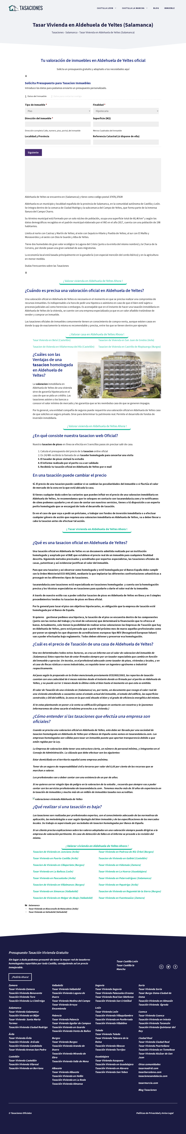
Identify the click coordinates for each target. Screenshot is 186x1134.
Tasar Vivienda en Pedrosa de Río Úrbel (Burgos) (126, 851)
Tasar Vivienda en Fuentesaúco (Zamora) (121, 897)
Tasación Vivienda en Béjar (24, 1015)
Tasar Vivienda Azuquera (109, 1060)
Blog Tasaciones (147, 1089)
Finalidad (99, 104)
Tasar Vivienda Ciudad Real (153, 1041)
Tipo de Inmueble (36, 104)
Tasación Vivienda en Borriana (26, 1068)
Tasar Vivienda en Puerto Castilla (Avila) (55, 858)
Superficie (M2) (102, 118)
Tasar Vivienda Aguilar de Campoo (71, 1023)
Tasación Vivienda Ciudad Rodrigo (28, 1027)
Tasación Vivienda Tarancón (154, 1023)
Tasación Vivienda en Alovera (111, 1068)
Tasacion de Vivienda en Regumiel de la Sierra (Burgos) (129, 891)
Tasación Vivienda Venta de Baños (71, 1031)
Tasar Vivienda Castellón (22, 1060)
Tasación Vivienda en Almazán (155, 1000)
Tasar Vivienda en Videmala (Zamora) (119, 865)
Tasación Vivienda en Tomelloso (156, 1049)
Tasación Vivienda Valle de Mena (70, 1061)
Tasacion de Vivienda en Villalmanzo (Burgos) (58, 884)
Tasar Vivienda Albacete (65, 1072)
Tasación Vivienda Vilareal (23, 1064)
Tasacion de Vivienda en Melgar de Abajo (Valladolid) (63, 897)
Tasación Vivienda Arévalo (24, 1041)
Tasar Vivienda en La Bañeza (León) (53, 871)
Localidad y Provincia (37, 136)
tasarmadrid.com (148, 1068)
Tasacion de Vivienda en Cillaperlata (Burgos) (58, 865)
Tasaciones (58, 32)
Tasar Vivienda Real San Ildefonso (114, 996)
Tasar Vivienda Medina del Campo (71, 1000)
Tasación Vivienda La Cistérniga (27, 1000)
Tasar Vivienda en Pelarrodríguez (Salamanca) (124, 878)
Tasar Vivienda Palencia (65, 1019)
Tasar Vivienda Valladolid (66, 989)
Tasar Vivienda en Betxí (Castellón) (52, 340)
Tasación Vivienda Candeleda (25, 1045)
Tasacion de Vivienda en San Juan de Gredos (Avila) (126, 340)
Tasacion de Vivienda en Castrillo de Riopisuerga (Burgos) (129, 346)
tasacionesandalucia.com (152, 1076)
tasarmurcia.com (148, 1083)
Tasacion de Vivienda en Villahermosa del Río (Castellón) (63, 346)
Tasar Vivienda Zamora (22, 989)
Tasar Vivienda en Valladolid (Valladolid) (47, 912)
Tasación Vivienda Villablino (111, 1023)
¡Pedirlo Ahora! (20, 977)
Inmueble (169, 8)
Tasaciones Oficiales (21, 1113)
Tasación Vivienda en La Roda (69, 1079)
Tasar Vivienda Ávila (20, 1038)
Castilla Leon (105, 8)
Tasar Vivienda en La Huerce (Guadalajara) (122, 871)
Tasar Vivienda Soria (150, 989)
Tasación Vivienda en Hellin (67, 1076)
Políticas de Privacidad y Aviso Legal (154, 1113)
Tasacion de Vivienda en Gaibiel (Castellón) (122, 858)
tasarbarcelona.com (149, 1072)
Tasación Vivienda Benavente (25, 993)
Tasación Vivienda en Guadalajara (114, 1064)
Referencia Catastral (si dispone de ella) (116, 136)
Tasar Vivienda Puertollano (154, 1045)
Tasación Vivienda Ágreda (153, 1004)
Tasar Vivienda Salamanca (23, 1011)
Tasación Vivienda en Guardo (68, 1027)
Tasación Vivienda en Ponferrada (113, 1019)
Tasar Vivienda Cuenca (151, 1015)
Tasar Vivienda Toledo (107, 1034)
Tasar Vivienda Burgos (64, 1041)
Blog (156, 8)
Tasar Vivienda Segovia (108, 989)
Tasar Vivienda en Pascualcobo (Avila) (54, 878)
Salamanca (71, 32)
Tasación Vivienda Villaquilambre (114, 1015)
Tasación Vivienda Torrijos (110, 1049)
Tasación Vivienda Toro (22, 996)
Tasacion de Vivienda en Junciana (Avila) (56, 851)
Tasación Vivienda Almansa (67, 1083)
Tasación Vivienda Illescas (109, 1045)
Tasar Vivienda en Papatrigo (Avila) (118, 884)
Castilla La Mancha (133, 8)
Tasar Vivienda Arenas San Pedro (27, 1049)
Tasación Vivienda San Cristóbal (113, 1000)
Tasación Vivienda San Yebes (111, 1072)
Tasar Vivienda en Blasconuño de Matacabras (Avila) (53, 908)
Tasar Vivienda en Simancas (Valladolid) (55, 891)
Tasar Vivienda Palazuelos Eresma (114, 993)
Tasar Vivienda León (106, 1011)
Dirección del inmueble (39, 118)
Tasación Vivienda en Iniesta (154, 1019)
